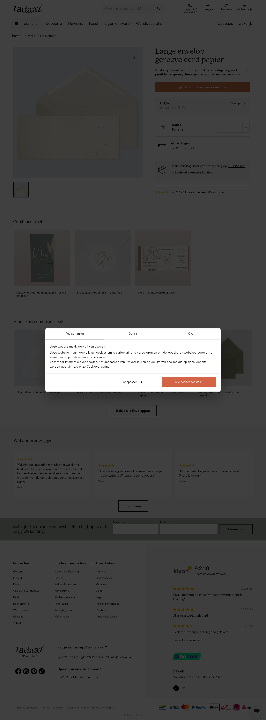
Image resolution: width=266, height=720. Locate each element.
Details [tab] (133, 333)
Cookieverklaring (98, 366)
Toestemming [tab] (74, 333)
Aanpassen (130, 382)
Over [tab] (191, 333)
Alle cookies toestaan (189, 382)
